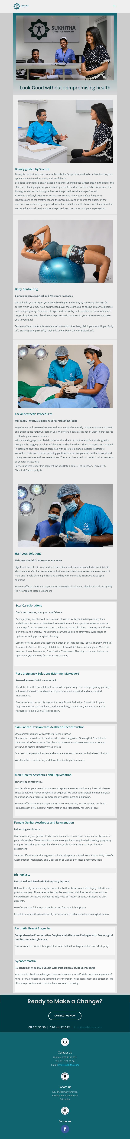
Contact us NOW (64, 1015)
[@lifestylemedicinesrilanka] (65, 1129)
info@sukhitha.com (88, 1027)
